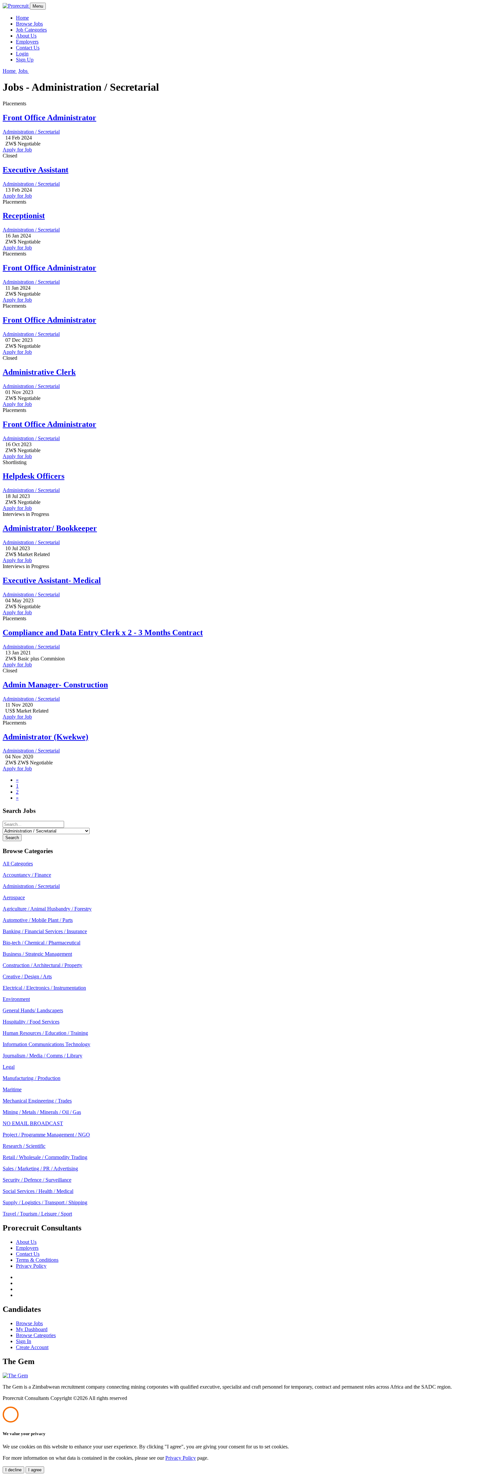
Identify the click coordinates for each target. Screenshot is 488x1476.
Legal (9, 1067)
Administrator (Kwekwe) (45, 737)
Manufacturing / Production (31, 1078)
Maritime (12, 1089)
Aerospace (14, 897)
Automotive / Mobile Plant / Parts (38, 920)
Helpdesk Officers (33, 476)
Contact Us (28, 47)
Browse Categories (36, 1335)
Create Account (32, 1347)
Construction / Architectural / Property (42, 965)
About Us (26, 36)
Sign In (23, 1341)
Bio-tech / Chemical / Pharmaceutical (41, 942)
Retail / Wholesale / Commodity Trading (45, 1157)
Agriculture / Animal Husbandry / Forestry (47, 909)
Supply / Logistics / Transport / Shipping (45, 1202)
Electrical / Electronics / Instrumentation (44, 988)
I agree (34, 1469)
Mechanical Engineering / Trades (37, 1101)
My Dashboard (31, 1329)
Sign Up (25, 59)
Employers (27, 42)
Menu (38, 6)
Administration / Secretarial (31, 132)
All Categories (18, 863)
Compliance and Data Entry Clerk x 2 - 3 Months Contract (103, 632)
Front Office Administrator (49, 117)
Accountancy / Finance (27, 875)
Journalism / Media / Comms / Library (42, 1055)
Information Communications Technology (46, 1044)
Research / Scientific (24, 1146)
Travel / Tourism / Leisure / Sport (37, 1214)
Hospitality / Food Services (31, 1022)
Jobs (23, 71)
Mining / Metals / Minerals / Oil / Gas (42, 1112)
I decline (13, 1469)
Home (22, 18)
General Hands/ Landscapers (33, 1010)
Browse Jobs (29, 24)
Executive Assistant (35, 169)
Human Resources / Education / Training (45, 1033)
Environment (16, 999)
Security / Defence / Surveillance (37, 1180)
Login (22, 53)
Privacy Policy (31, 1266)
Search (12, 837)
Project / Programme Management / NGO (46, 1134)
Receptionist (24, 215)
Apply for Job (17, 149)
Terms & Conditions (37, 1260)
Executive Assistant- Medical (52, 580)
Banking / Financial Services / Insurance (45, 931)
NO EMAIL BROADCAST (33, 1123)
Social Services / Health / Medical (38, 1191)
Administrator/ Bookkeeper (50, 528)
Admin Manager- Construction (55, 684)
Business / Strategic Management (37, 954)
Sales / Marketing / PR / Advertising (40, 1168)
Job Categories (31, 30)
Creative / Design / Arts (27, 976)
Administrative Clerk (39, 372)
